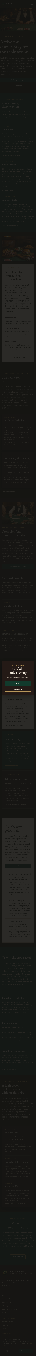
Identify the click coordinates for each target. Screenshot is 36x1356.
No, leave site (18, 689)
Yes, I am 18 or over (18, 683)
